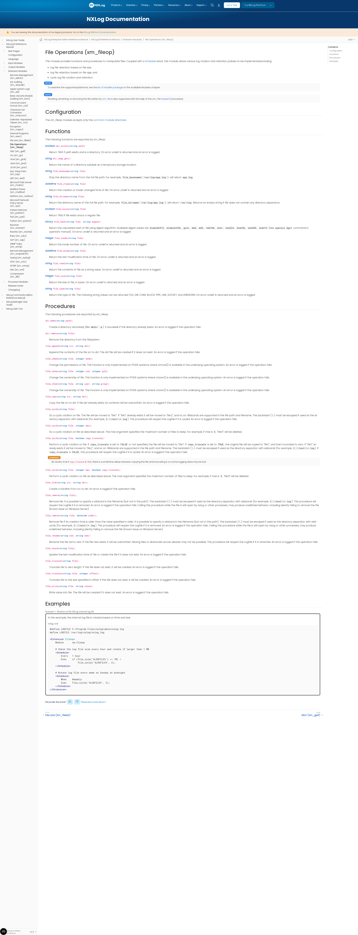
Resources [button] (173, 5)
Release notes (15, 285)
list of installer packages (111, 87)
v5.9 (350, 39)
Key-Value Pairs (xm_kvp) (18, 173)
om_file (107, 98)
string (73, 146)
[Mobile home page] (41, 39)
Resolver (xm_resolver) (17, 226)
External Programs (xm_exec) (19, 135)
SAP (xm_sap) (17, 240)
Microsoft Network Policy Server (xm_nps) (19, 203)
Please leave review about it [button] (93, 702)
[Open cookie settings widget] (3, 931)
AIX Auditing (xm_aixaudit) (17, 83)
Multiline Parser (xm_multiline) (17, 191)
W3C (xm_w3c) (18, 261)
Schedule (150, 61)
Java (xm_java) (18, 163)
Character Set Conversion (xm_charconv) (18, 112)
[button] (219, 5)
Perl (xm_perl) (17, 217)
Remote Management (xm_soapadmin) (21, 252)
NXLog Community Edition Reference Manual (19, 296)
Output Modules (16, 67)
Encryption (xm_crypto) (16, 128)
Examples (333, 61)
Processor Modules (18, 281)
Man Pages (14, 51)
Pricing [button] (144, 5)
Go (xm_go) (16, 155)
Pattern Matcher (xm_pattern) (18, 211)
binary (49, 221)
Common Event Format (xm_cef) (19, 104)
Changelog (14, 289)
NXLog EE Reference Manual (16, 45)
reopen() (166, 98)
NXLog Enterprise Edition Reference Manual (66, 39)
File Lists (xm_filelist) (20, 140)
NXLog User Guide (15, 40)
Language (13, 59)
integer (49, 238)
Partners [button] (158, 5)
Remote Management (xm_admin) (21, 77)
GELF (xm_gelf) (17, 151)
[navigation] (2, 40)
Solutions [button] (130, 5)
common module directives (109, 120)
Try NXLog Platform (255, 5)
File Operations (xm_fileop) (18, 146)
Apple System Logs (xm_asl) (20, 90)
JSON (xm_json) (18, 167)
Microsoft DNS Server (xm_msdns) (21, 184)
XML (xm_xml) (17, 269)
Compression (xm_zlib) (17, 275)
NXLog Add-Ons (14, 308)
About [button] (188, 5)
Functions (334, 54)
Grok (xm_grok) (18, 159)
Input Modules (15, 63)
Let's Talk (232, 5)
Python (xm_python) (20, 221)
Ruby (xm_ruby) (18, 236)
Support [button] (200, 5)
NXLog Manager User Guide (17, 303)
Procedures (334, 57)
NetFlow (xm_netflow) (21, 196)
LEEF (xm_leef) (17, 178)
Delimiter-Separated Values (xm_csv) (21, 121)
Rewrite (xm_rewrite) (21, 231)
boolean (50, 146)
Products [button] (115, 5)
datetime (50, 183)
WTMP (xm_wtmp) (19, 265)
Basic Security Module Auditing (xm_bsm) (21, 97)
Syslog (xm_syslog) (20, 257)
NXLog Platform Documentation (99, 32)
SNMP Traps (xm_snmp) (16, 245)
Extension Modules (17, 71)
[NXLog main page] (97, 5)
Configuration (15, 55)
